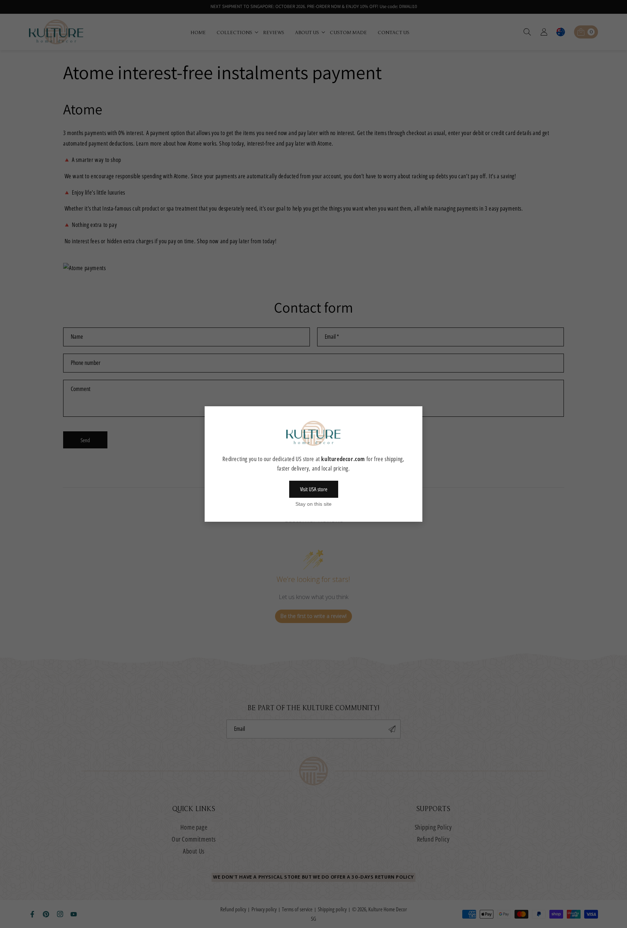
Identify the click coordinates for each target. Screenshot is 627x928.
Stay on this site (313, 504)
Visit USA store (313, 489)
